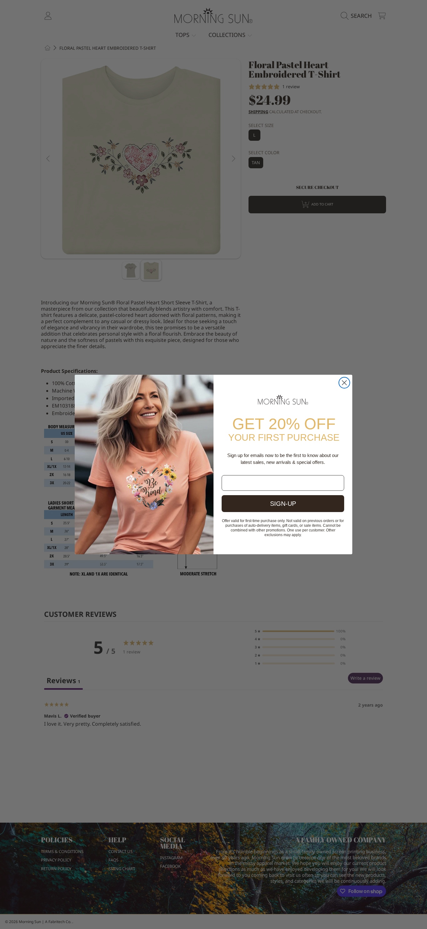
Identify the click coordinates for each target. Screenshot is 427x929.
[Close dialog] (344, 382)
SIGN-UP (283, 503)
